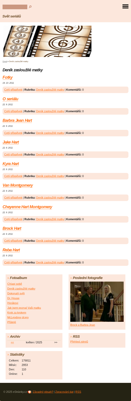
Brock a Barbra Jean (82, 325)
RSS (78, 391)
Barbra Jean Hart (17, 120)
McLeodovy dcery (18, 317)
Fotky (7, 77)
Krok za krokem (16, 312)
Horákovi (12, 303)
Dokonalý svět (16, 293)
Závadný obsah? (43, 391)
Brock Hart (12, 228)
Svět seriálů (11, 16)
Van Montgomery (18, 185)
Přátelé (11, 322)
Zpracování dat (64, 391)
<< (12, 342)
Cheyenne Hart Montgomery (27, 206)
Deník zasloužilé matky (50, 89)
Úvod (5, 61)
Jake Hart (11, 142)
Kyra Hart (11, 163)
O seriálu (10, 98)
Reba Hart (11, 250)
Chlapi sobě (14, 283)
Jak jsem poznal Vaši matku (24, 307)
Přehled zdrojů (79, 341)
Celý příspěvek (13, 89)
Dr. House (13, 298)
